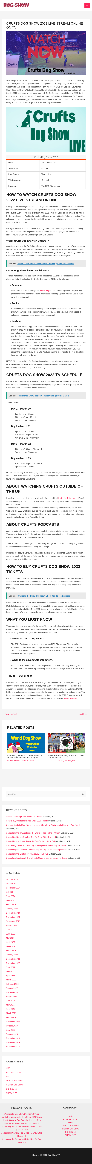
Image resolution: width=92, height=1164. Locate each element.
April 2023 (10, 942)
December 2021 (13, 992)
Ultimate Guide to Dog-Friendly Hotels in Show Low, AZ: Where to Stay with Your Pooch (43, 825)
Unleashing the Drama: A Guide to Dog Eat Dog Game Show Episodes (36, 850)
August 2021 (11, 997)
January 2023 (12, 955)
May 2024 (10, 900)
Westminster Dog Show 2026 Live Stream (24, 817)
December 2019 (13, 1038)
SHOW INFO (11, 1093)
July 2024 (10, 892)
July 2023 (10, 930)
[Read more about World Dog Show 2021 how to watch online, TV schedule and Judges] (26, 742)
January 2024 (12, 909)
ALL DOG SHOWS (13, 761)
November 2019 (13, 1042)
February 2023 (12, 951)
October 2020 (12, 1026)
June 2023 (10, 934)
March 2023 (11, 946)
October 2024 (12, 884)
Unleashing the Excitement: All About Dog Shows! (27, 854)
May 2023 (10, 938)
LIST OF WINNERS (14, 1081)
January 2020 (12, 1034)
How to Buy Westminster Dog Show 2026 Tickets (27, 821)
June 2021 (10, 1001)
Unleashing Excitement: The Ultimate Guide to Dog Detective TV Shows (36, 858)
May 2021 (10, 1005)
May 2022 (10, 971)
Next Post (84, 714)
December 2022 (13, 959)
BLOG (8, 1077)
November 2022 (13, 963)
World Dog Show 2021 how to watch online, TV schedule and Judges (24, 756)
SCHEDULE (11, 1089)
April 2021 (10, 1009)
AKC (8, 1068)
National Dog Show (14, 1085)
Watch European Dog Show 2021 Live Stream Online (66, 756)
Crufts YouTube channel (68, 498)
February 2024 (12, 904)
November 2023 (13, 917)
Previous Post (10, 714)
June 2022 (10, 967)
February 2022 (12, 984)
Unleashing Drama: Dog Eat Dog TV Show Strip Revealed (31, 837)
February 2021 (12, 1017)
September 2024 (13, 888)
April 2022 (10, 976)
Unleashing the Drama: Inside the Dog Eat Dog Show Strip (31, 841)
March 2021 (11, 1013)
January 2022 (12, 988)
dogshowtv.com (70, 698)
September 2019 (13, 1047)
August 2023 (11, 925)
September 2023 (13, 921)
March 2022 (11, 980)
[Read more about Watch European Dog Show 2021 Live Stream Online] (66, 742)
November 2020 (13, 1022)
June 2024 (10, 896)
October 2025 (12, 879)
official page (45, 291)
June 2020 (10, 1030)
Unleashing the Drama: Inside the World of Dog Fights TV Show (33, 833)
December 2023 (13, 913)
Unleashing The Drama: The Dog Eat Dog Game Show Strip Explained (36, 845)
